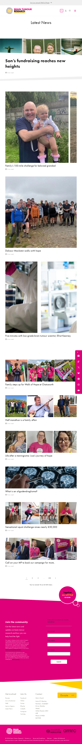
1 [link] (26, 578)
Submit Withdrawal (59, 738)
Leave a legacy (10, 706)
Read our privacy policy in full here (13, 649)
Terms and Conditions (39, 738)
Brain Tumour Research (17, 738)
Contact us (28, 738)
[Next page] (55, 578)
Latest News (9, 709)
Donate (7, 698)
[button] (61, 10)
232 (49, 578)
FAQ (6, 703)
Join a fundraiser (10, 701)
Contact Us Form (15, 659)
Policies (49, 738)
